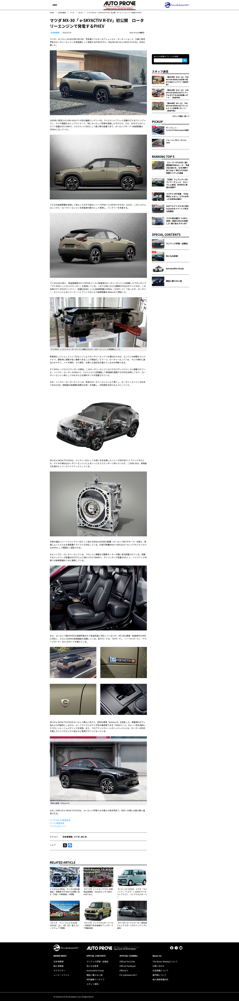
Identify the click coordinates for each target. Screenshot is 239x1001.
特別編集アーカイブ (95, 979)
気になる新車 (92, 965)
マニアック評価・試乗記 (97, 961)
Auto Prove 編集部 (137, 32)
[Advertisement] (170, 33)
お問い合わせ (158, 965)
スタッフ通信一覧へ (180, 116)
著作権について (159, 974)
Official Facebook (128, 965)
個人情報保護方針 (160, 979)
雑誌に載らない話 (94, 974)
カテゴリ (54, 836)
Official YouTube (127, 961)
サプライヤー (59, 970)
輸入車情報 (58, 965)
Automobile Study (95, 970)
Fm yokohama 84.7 (128, 974)
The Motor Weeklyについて (165, 961)
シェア (53, 844)
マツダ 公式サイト (58, 826)
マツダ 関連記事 (57, 823)
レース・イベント (61, 974)
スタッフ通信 (92, 983)
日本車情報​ (55, 32)
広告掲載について (160, 970)
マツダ (77, 836)
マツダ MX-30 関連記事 (60, 820)
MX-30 (84, 836)
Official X (124, 970)
